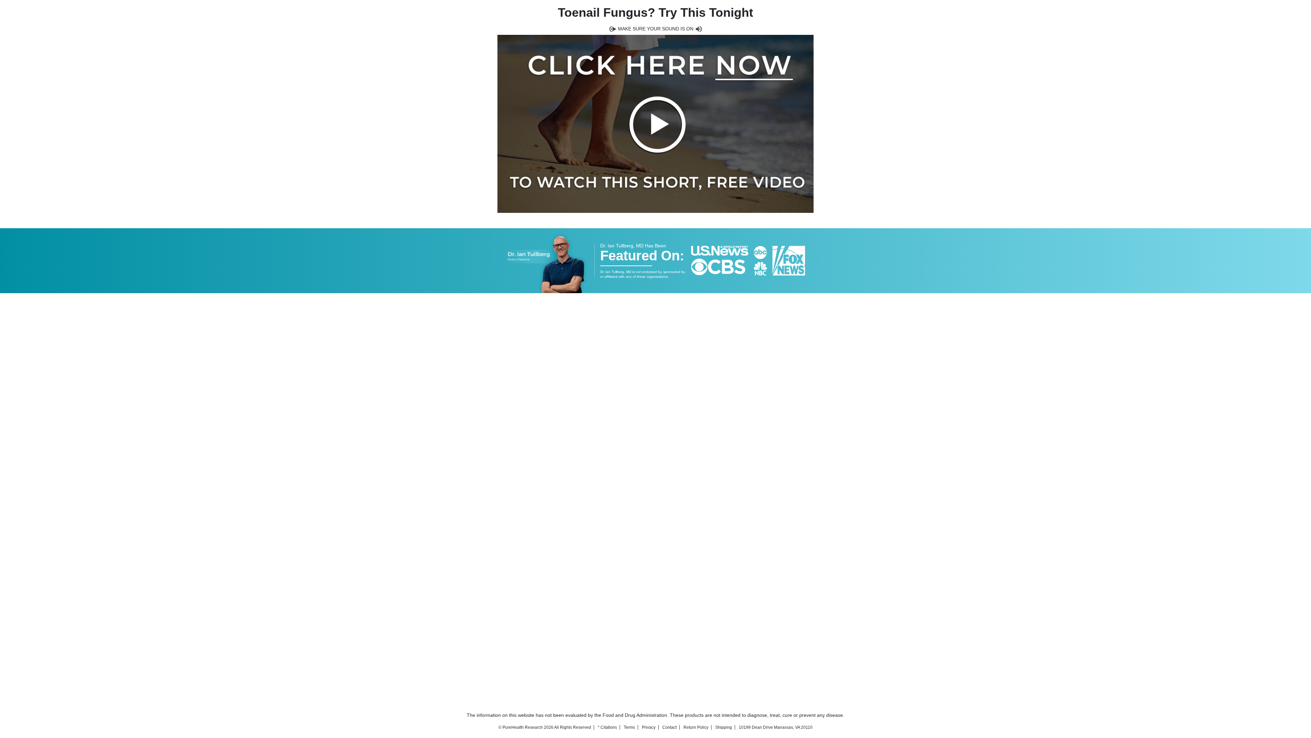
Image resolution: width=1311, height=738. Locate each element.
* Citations (607, 727)
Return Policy (695, 727)
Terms (629, 727)
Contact (669, 727)
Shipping (723, 727)
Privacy (649, 727)
